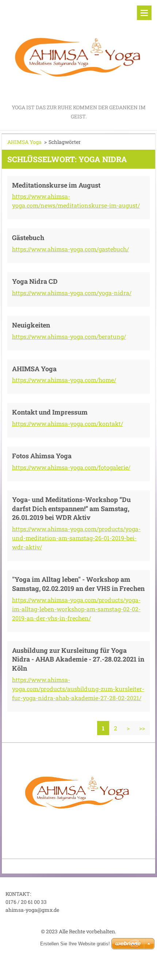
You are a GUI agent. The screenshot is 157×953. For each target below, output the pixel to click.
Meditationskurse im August (56, 185)
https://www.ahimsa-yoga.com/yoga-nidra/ (71, 293)
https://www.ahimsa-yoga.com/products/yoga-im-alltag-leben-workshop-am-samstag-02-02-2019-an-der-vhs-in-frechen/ (76, 609)
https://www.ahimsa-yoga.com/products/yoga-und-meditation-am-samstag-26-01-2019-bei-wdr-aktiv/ (76, 538)
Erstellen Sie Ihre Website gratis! (75, 943)
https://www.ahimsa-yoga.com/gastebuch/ (70, 249)
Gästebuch (28, 237)
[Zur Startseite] (78, 51)
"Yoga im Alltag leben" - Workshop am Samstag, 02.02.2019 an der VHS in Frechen (78, 584)
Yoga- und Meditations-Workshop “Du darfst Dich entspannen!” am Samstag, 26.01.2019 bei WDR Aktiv (71, 508)
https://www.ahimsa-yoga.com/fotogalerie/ (71, 467)
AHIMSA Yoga (24, 141)
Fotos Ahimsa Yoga (42, 455)
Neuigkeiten (31, 325)
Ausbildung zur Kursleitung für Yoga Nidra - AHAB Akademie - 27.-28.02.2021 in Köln (78, 659)
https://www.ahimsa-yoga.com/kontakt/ (67, 423)
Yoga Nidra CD (35, 281)
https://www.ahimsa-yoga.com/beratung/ (69, 336)
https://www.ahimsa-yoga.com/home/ (64, 380)
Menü (144, 12)
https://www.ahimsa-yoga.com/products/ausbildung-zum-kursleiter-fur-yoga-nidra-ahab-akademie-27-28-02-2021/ (78, 689)
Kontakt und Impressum (50, 412)
